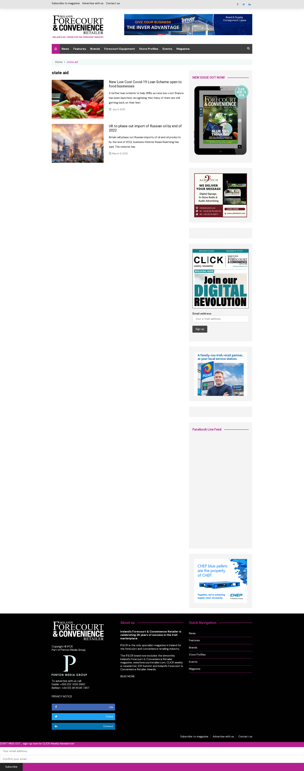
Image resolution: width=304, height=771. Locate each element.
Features (79, 49)
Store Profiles (148, 49)
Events (167, 49)
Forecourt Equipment (119, 49)
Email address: (202, 313)
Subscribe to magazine (66, 3)
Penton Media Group (73, 650)
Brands (95, 49)
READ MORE (127, 676)
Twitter (243, 4)
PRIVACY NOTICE (62, 696)
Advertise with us (92, 3)
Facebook (237, 4)
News (65, 49)
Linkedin (249, 4)
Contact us (113, 3)
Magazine (183, 49)
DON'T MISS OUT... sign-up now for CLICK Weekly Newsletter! (37, 743)
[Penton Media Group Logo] (69, 665)
